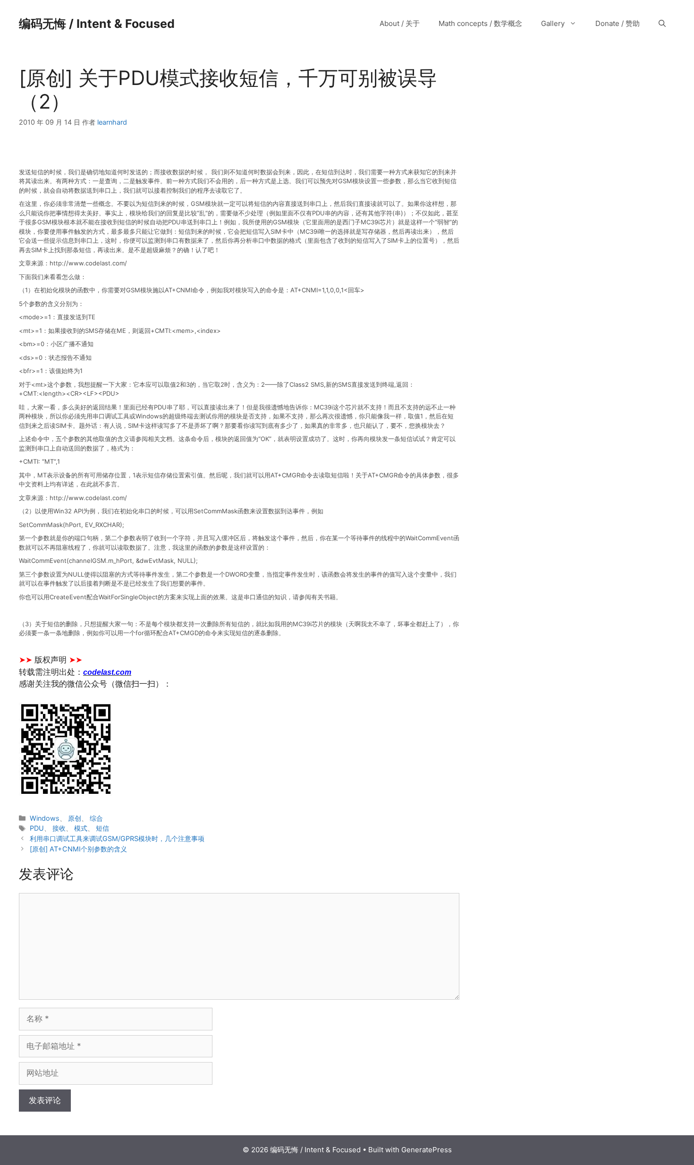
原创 (74, 818)
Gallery (553, 23)
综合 (96, 818)
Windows (44, 818)
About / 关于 (400, 23)
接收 (59, 828)
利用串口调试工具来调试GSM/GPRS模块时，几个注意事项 (117, 838)
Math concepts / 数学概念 (480, 23)
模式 (80, 828)
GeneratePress (426, 1149)
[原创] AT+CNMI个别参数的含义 (78, 849)
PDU (37, 828)
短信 (102, 828)
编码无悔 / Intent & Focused (97, 24)
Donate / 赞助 (617, 23)
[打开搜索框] (662, 23)
